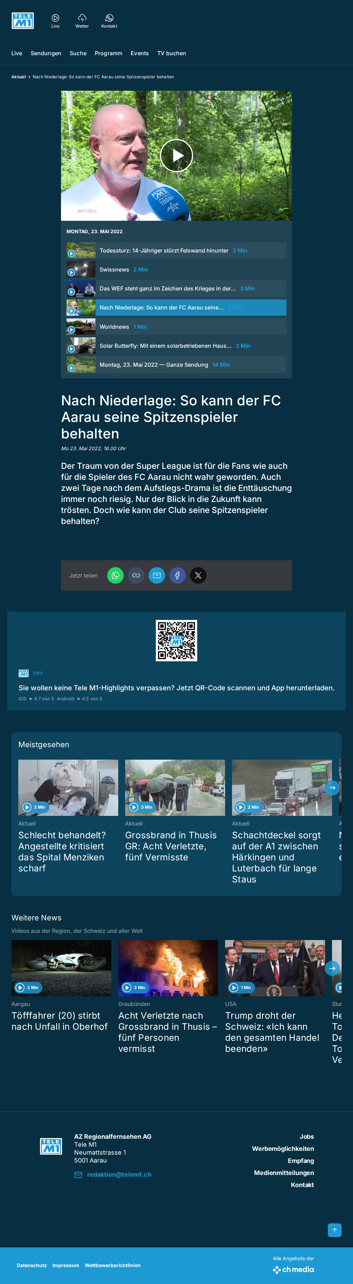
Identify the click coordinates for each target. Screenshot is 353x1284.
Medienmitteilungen (284, 1172)
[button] (136, 575)
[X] (198, 575)
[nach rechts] (332, 788)
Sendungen (46, 53)
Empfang (301, 1160)
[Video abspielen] (176, 156)
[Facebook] (177, 575)
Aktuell (18, 76)
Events (140, 53)
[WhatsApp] (115, 575)
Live (16, 53)
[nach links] (20, 788)
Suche (78, 53)
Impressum (65, 1265)
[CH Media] (293, 1268)
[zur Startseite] (23, 20)
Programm (108, 53)
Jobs (307, 1136)
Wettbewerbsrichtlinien (113, 1265)
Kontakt (302, 1184)
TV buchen (171, 53)
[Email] (157, 575)
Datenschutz (32, 1265)
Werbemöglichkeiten (283, 1148)
